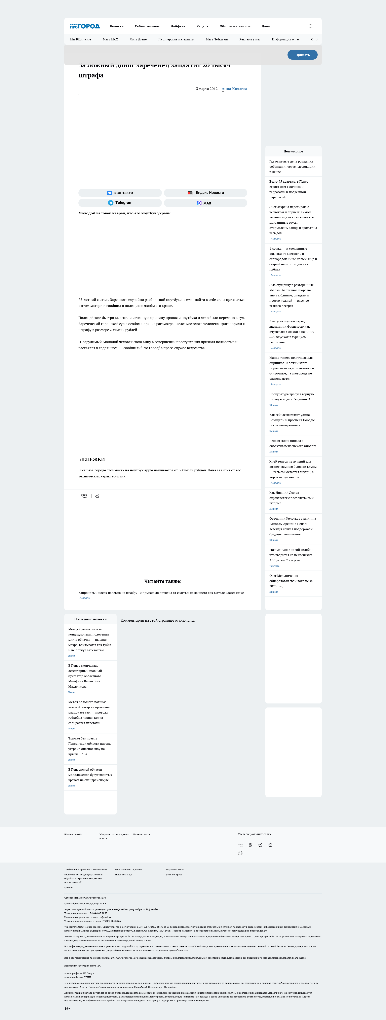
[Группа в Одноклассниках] (250, 845)
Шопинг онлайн (73, 834)
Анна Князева (234, 88)
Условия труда (174, 874)
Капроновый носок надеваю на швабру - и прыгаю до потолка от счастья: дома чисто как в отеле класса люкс (161, 595)
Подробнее (170, 986)
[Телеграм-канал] (120, 203)
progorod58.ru (125, 936)
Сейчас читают (147, 26)
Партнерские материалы (176, 39)
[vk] (84, 496)
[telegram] (98, 496)
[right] (317, 39)
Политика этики (175, 869)
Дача (266, 26)
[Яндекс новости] (205, 193)
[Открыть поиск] (311, 26)
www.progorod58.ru (95, 897)
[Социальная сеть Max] (205, 203)
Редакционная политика (128, 869)
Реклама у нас (249, 39)
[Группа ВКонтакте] (120, 193)
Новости (117, 26)
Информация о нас (286, 39)
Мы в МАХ (110, 39)
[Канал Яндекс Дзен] (270, 845)
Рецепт (202, 26)
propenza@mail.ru (117, 909)
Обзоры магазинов (235, 26)
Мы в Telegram (217, 39)
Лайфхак (178, 26)
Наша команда (123, 874)
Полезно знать (141, 834)
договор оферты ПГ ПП (77, 977)
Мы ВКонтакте (80, 39)
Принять (303, 55)
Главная (68, 887)
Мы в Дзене (138, 39)
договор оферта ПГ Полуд (79, 973)
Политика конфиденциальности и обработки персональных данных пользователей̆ (83, 878)
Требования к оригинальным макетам (85, 869)
